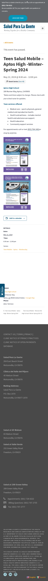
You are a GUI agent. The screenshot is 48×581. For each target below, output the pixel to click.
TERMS (20, 334)
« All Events (8, 42)
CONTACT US (9, 334)
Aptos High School (9, 292)
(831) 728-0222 (27, 498)
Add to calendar (15, 218)
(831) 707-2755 (30, 502)
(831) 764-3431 (33, 129)
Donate (2, 289)
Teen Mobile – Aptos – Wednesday (15, 249)
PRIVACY (28, 334)
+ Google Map (30, 298)
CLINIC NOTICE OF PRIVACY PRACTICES (20, 338)
